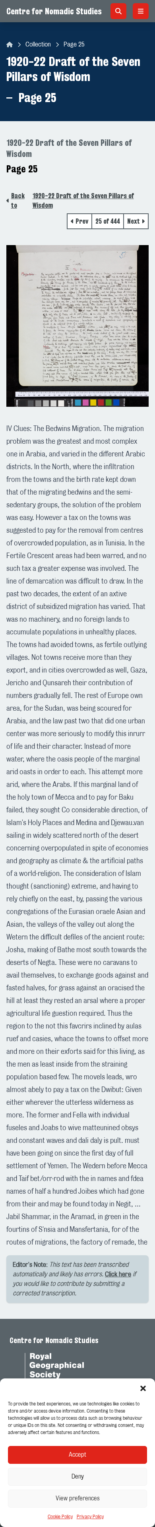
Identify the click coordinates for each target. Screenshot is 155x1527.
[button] (143, 1388)
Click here (118, 1274)
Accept (77, 1455)
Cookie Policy (60, 1516)
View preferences (78, 1499)
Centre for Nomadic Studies (54, 11)
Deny (78, 1477)
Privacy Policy (90, 1516)
